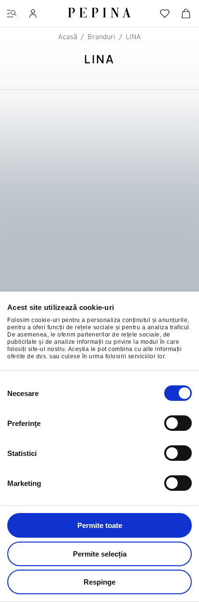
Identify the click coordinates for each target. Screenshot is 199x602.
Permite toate (99, 525)
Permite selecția (100, 554)
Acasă (67, 37)
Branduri (101, 37)
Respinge (99, 582)
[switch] (178, 423)
